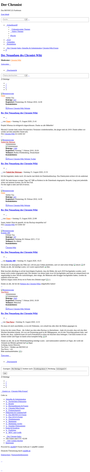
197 (14, 237)
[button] (6, 83)
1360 (15, 148)
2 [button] (6, 87)
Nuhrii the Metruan (8, 142)
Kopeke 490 (5, 233)
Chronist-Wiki (16, 60)
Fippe (3, 96)
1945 (15, 298)
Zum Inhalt (5, 14)
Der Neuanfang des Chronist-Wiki (21, 55)
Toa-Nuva (4, 292)
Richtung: (52, 369)
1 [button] (6, 85)
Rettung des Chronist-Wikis (30, 284)
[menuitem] (20, 29)
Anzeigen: (7, 369)
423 (14, 100)
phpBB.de (26, 451)
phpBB (13, 447)
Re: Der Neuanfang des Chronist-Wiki (19, 113)
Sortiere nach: (28, 369)
